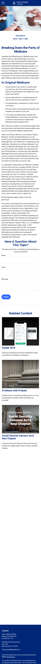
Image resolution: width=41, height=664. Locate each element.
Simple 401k (8, 347)
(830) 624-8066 (11, 634)
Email (3, 267)
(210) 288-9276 (11, 636)
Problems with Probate (14, 390)
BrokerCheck (11, 657)
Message (4, 279)
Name (3, 255)
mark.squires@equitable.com (11, 649)
